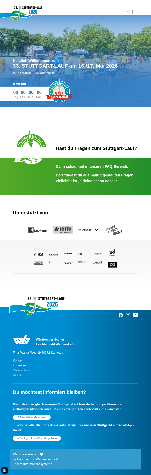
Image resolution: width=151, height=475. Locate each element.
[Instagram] (128, 315)
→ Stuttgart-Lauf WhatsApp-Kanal (37, 438)
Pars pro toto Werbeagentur (36, 459)
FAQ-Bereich (116, 166)
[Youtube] (135, 315)
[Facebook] (121, 315)
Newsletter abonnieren (33, 417)
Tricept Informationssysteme (32, 464)
